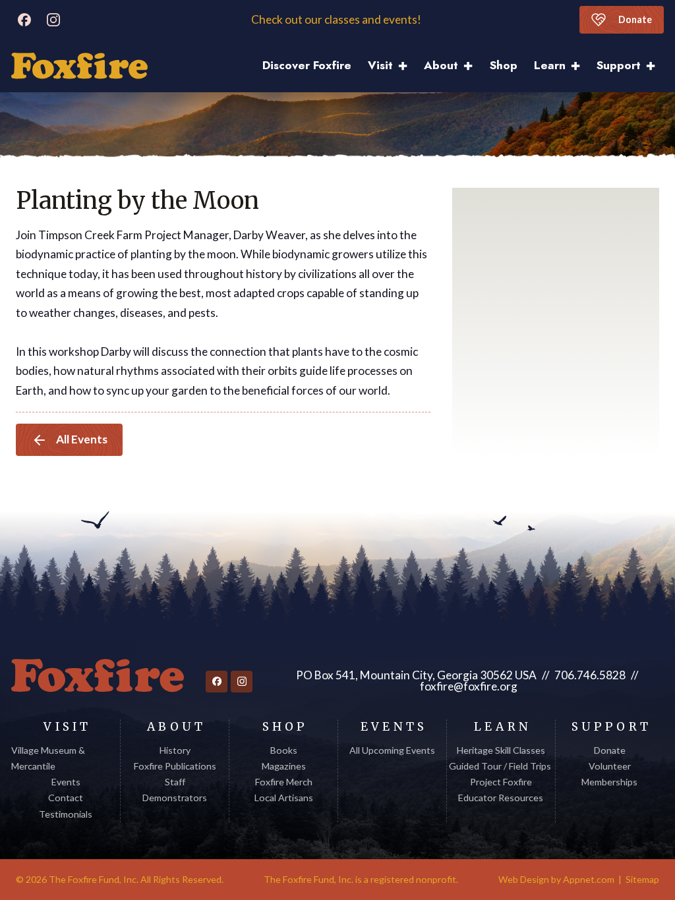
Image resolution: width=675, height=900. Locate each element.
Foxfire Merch (283, 781)
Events (65, 781)
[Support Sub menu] (655, 66)
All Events (81, 439)
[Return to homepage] (97, 675)
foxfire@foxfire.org (468, 686)
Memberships (609, 781)
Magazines (284, 766)
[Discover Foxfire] (79, 66)
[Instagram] (53, 20)
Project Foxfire (501, 781)
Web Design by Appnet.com (556, 879)
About (441, 65)
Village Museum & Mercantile (48, 758)
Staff (175, 781)
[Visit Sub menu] (407, 66)
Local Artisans (283, 797)
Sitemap (642, 879)
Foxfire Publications (175, 766)
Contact (65, 797)
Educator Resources (500, 797)
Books (283, 750)
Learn (550, 65)
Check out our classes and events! (337, 19)
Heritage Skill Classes (501, 750)
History (175, 750)
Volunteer (610, 766)
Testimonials (65, 814)
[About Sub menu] (472, 66)
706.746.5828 (590, 675)
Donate (635, 19)
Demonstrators (174, 797)
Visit (380, 65)
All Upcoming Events (392, 750)
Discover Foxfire (306, 65)
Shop (503, 65)
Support (619, 65)
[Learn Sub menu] (580, 66)
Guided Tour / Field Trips (501, 766)
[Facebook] (24, 20)
